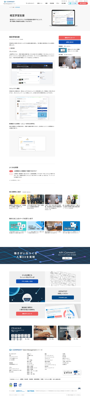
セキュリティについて (13, 356)
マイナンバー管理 (48, 379)
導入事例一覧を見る (68, 54)
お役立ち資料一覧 (64, 1)
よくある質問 (11, 359)
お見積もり (65, 364)
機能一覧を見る (67, 46)
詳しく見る (67, 258)
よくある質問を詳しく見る (15, 180)
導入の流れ (11, 371)
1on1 (46, 369)
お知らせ (76, 1)
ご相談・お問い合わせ (67, 361)
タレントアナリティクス (49, 357)
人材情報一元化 (30, 355)
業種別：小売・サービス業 (32, 370)
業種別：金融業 (30, 366)
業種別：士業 (29, 372)
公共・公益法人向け (57, 379)
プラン (57, 3)
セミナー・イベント (71, 1)
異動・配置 (29, 361)
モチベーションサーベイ (49, 367)
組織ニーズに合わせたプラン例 (15, 370)
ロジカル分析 (29, 363)
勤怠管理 (31, 379)
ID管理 (42, 379)
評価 (28, 357)
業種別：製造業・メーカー (32, 367)
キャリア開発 (29, 360)
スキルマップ (47, 358)
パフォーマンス (48, 363)
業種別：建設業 (30, 369)
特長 (10, 355)
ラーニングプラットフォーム (50, 364)
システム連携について (13, 358)
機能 (46, 3)
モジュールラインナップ (14, 368)
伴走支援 (52, 3)
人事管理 (21, 379)
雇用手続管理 (36, 379)
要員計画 (46, 366)
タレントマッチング (48, 360)
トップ (10, 7)
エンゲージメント (30, 364)
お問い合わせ (86, 1)
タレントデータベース (49, 355)
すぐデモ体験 (73, 3)
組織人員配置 (47, 361)
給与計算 (26, 379)
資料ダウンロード (70, 37)
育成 (28, 358)
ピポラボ (80, 1)
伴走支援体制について (13, 364)
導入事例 (64, 3)
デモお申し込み (66, 362)
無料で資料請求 (83, 3)
